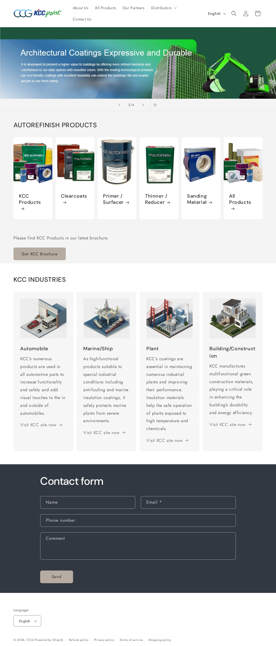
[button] (163, 7)
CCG (31, 640)
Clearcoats (74, 196)
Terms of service (131, 640)
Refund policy (79, 640)
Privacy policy (104, 640)
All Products (240, 199)
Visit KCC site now (38, 425)
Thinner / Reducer (156, 199)
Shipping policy (160, 640)
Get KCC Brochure (40, 254)
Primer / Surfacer (113, 199)
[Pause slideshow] (157, 105)
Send (57, 577)
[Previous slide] (119, 105)
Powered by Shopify (49, 640)
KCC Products (30, 199)
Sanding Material (197, 199)
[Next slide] (143, 105)
